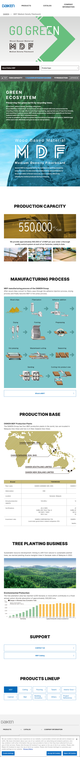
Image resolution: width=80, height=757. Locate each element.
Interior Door (69, 690)
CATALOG (27, 729)
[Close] (76, 739)
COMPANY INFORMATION (53, 729)
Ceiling (25, 690)
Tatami (54, 690)
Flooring (39, 690)
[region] (40, 746)
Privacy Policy (28, 749)
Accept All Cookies (54, 753)
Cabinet (11, 697)
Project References (67, 697)
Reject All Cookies (70, 753)
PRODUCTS (7, 729)
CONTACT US (40, 648)
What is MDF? (40, 393)
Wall (25, 697)
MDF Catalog (40, 655)
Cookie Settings (8, 753)
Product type (46, 68)
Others (53, 697)
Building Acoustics (38, 697)
